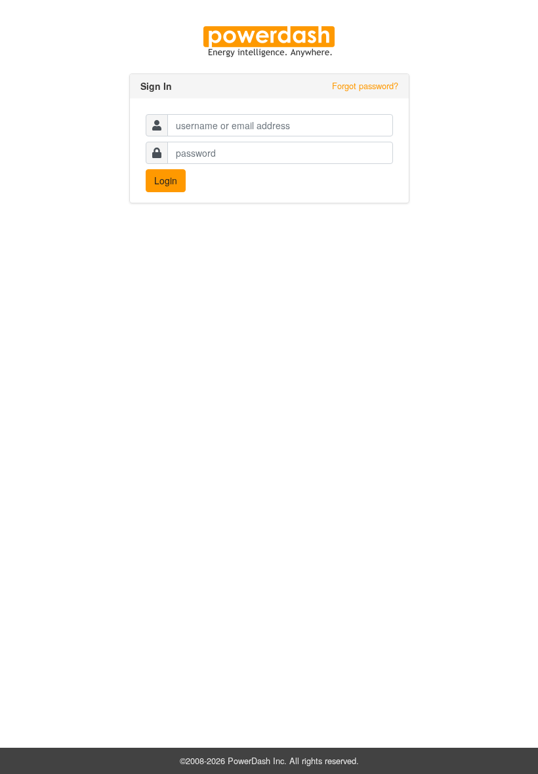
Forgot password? (365, 85)
